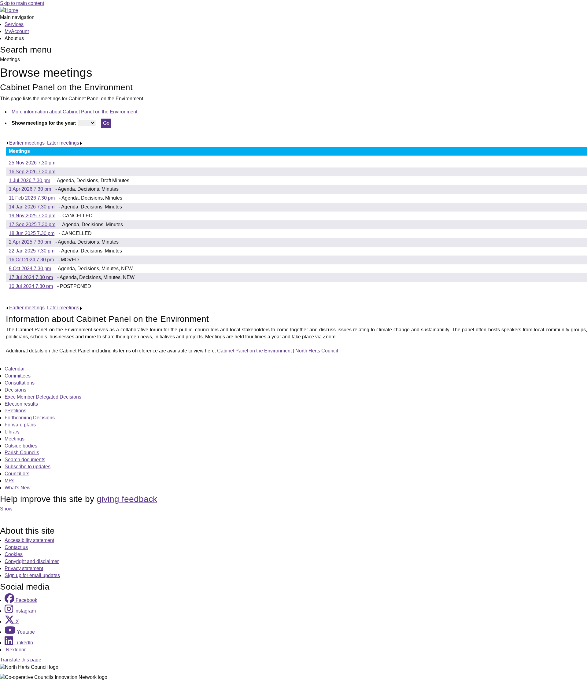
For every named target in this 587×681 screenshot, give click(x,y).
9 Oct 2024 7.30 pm (30, 268)
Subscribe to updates (27, 466)
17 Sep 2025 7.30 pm (32, 224)
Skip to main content (22, 3)
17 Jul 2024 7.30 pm (31, 277)
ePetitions (15, 410)
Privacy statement (24, 568)
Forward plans (20, 424)
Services (14, 24)
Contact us (16, 547)
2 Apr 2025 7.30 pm (30, 242)
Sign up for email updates (32, 575)
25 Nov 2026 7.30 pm (32, 162)
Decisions (15, 389)
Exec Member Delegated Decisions (43, 396)
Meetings (14, 438)
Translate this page (20, 659)
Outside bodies (21, 445)
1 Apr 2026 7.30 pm (30, 189)
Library (12, 431)
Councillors (17, 473)
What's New (18, 487)
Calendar (15, 368)
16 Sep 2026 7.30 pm (32, 171)
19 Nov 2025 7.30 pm (32, 215)
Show (6, 508)
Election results (21, 404)
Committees (18, 375)
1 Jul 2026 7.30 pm (29, 180)
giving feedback (127, 499)
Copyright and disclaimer (32, 561)
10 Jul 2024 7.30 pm (31, 286)
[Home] (9, 10)
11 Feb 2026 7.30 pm (32, 198)
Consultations (20, 382)
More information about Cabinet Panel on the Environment (74, 111)
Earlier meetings (27, 142)
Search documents (25, 459)
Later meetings (63, 142)
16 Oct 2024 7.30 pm (31, 259)
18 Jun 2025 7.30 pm (31, 233)
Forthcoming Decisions (30, 417)
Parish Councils (22, 452)
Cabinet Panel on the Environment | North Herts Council (277, 350)
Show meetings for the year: (44, 123)
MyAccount (17, 31)
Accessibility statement (29, 540)
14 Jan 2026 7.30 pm (31, 206)
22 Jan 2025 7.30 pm (31, 250)
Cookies (14, 554)
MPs (9, 480)
